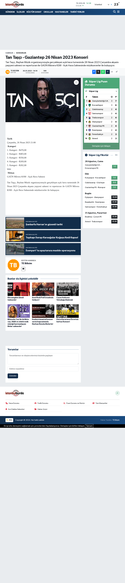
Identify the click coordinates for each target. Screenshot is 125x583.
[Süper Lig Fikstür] (116, 155)
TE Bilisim (26, 263)
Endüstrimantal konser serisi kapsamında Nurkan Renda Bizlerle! (42, 321)
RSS (10, 420)
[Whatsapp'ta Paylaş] (103, 72)
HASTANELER (61, 12)
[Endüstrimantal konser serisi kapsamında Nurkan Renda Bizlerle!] (43, 311)
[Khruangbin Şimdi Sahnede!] (19, 289)
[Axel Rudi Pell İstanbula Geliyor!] (43, 289)
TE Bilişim (116, 420)
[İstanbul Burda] (14, 4)
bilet (9, 169)
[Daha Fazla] (108, 72)
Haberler (9, 53)
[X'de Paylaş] (98, 72)
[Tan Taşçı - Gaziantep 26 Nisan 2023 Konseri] (43, 100)
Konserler (21, 53)
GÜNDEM (10, 12)
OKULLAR (48, 12)
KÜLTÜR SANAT (34, 12)
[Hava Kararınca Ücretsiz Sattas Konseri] (67, 311)
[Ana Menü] (118, 12)
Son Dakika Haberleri (16, 409)
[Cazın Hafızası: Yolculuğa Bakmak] (67, 289)
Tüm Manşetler (101, 403)
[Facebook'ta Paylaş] (94, 72)
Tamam (89, 426)
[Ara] (114, 12)
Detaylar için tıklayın (101, 146)
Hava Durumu (14, 403)
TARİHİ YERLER (77, 12)
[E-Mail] (23, 269)
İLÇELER (21, 12)
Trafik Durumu (42, 403)
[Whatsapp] (117, 393)
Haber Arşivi (42, 409)
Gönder (12, 376)
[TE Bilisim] (13, 265)
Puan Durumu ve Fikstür (75, 403)
